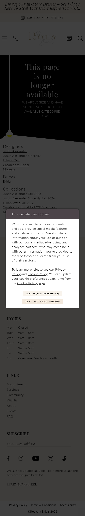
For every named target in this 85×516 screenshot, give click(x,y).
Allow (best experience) (42, 293)
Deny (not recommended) (43, 301)
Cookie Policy (37, 274)
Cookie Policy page (31, 283)
